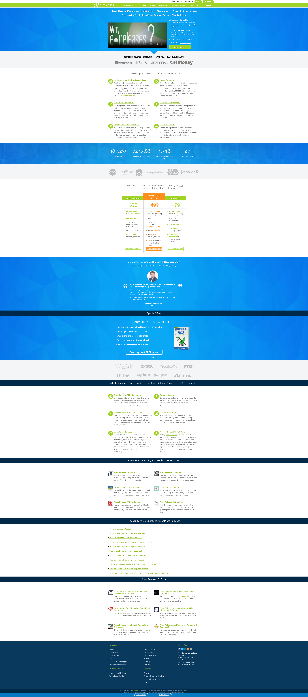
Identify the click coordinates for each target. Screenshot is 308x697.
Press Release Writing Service (127, 502)
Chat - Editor (164, 695)
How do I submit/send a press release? (126, 560)
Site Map (147, 661)
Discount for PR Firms (117, 673)
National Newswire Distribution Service (131, 80)
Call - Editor (141, 695)
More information (133, 249)
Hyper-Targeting (167, 80)
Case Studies (163, 5)
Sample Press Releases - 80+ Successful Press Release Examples (131, 592)
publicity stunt (187, 596)
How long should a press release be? (125, 551)
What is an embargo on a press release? (127, 533)
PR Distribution (128, 5)
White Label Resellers (117, 676)
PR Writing (142, 5)
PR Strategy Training (151, 655)
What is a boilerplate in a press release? (127, 546)
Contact (209, 5)
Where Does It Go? (179, 5)
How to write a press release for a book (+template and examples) (138, 573)
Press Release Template (124, 472)
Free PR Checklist (150, 649)
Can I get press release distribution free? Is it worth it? (133, 564)
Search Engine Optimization (126, 125)
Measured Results (167, 125)
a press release (171, 435)
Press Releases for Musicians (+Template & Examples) (178, 626)
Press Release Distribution (171, 502)
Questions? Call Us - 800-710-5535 (182, 1)
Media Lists (113, 652)
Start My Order (180, 47)
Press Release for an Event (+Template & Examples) (177, 592)
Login (198, 1)
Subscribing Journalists (124, 103)
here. (182, 692)
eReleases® (135, 690)
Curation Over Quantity (170, 103)
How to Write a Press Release (127, 487)
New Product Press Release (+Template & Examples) (132, 609)
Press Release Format (169, 487)
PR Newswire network (127, 96)
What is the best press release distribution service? (132, 542)
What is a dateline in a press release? (125, 538)
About (199, 5)
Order (146, 682)
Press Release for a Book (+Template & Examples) (131, 626)
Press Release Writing (152, 679)
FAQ (191, 5)
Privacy (146, 658)
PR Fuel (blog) (149, 652)
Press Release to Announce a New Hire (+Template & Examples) (177, 609)
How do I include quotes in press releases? (128, 555)
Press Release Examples (170, 472)
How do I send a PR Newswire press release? (129, 569)
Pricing (152, 5)
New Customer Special (117, 665)
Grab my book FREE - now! (144, 352)
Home (111, 649)
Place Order (208, 1)
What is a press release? (120, 529)
